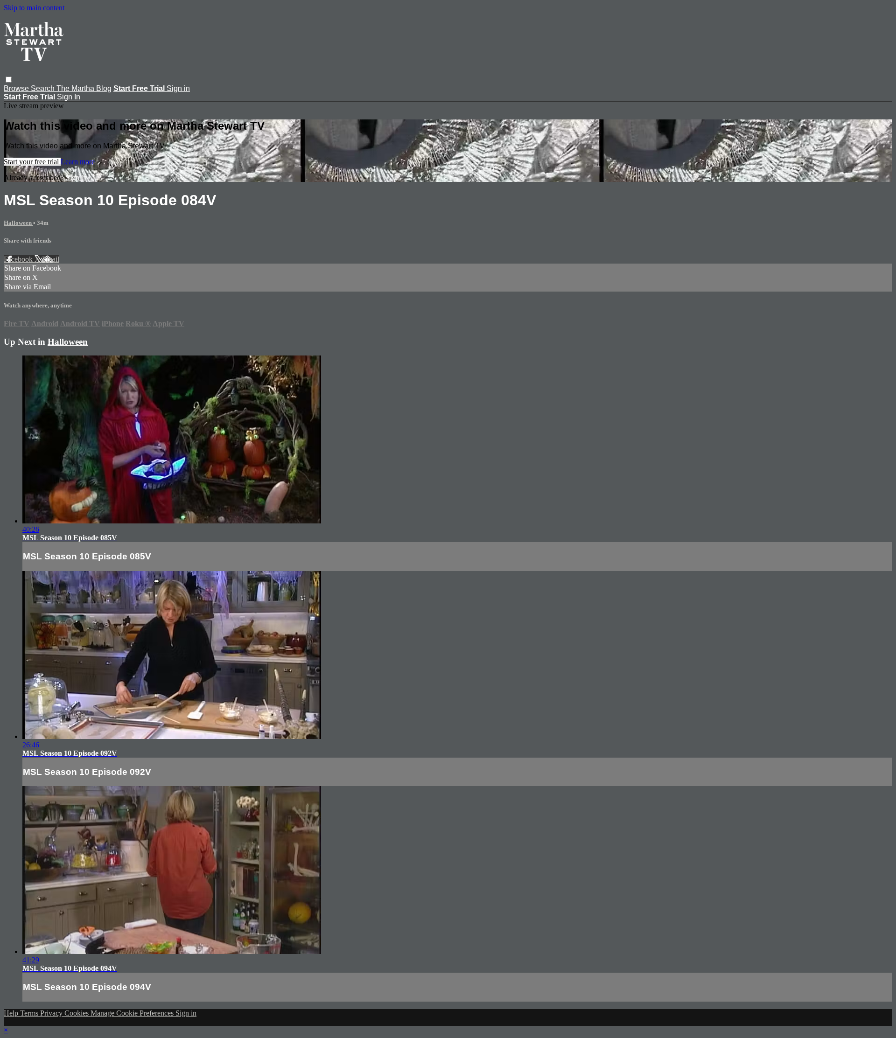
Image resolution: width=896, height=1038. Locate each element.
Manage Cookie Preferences (133, 1013)
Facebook (19, 259)
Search (43, 88)
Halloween (18, 222)
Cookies (77, 1013)
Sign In (68, 97)
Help (12, 1013)
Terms (30, 1013)
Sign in (178, 88)
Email (50, 259)
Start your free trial (32, 162)
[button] (9, 80)
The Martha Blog (84, 88)
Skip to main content (34, 8)
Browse (17, 88)
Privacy (52, 1013)
